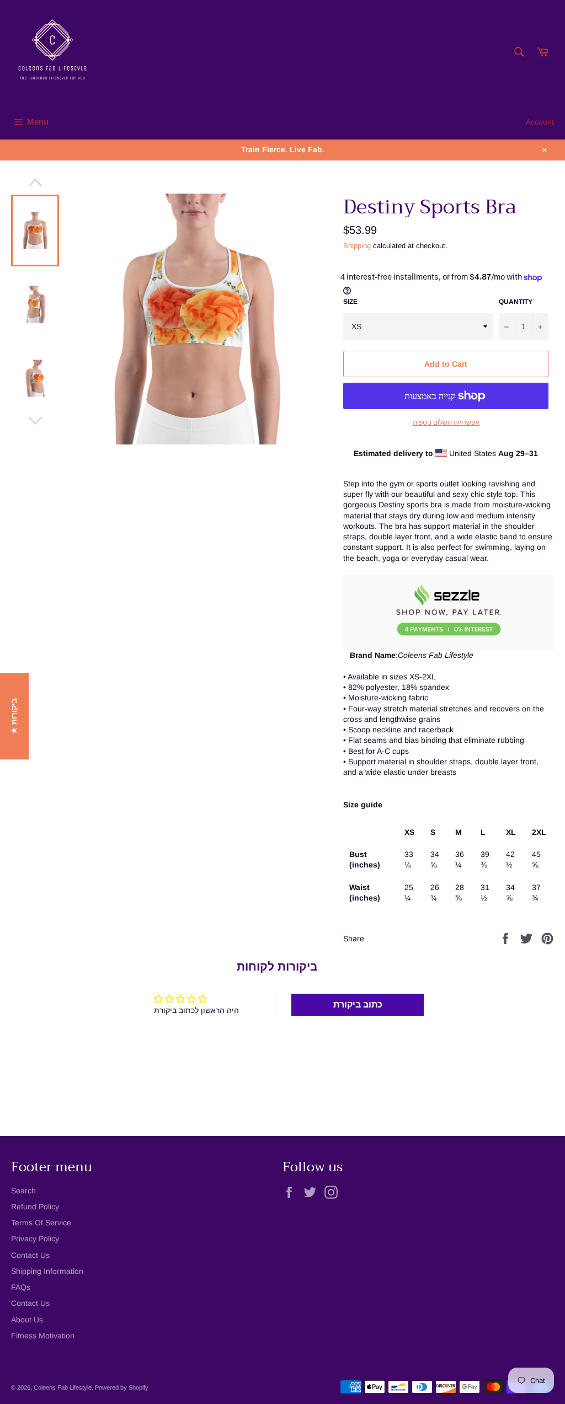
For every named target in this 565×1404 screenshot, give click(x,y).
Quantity (515, 302)
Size (350, 302)
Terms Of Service (41, 1222)
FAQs (20, 1287)
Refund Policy (35, 1206)
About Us (27, 1319)
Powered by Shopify (121, 1387)
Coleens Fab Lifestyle (63, 1387)
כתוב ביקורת (357, 1004)
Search (23, 1190)
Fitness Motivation (42, 1335)
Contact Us (30, 1255)
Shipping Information (47, 1271)
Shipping (357, 246)
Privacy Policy (35, 1238)
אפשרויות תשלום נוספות (446, 422)
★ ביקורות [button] (13, 716)
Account (540, 121)
